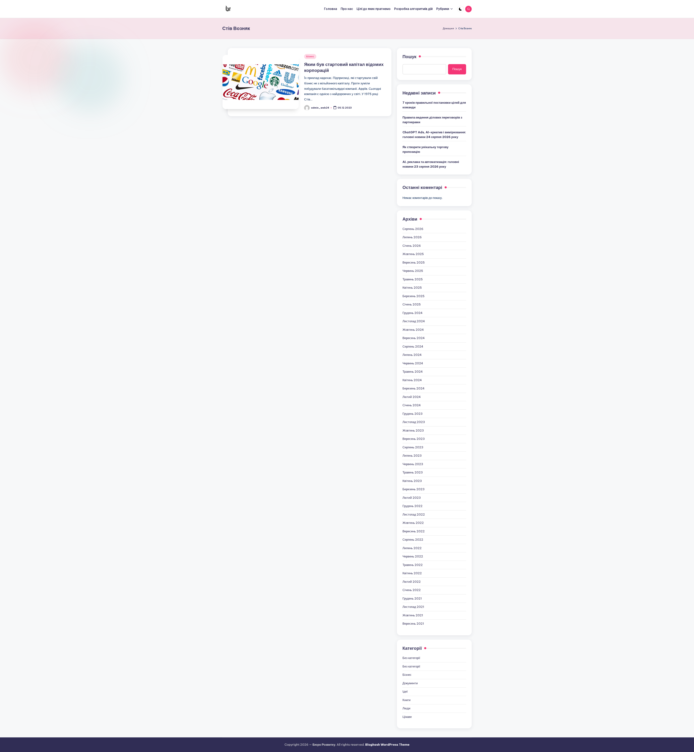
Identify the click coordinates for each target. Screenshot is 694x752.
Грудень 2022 (412, 506)
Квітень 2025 (412, 288)
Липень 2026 (412, 237)
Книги (406, 700)
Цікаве (407, 717)
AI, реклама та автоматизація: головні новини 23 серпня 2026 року (430, 164)
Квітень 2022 (412, 573)
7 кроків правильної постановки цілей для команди (434, 105)
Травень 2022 (412, 565)
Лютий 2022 (411, 582)
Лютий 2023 (411, 498)
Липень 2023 (412, 456)
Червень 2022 (412, 556)
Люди (406, 708)
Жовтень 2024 (413, 330)
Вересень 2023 (413, 439)
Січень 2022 (411, 590)
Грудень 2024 (412, 313)
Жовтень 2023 (413, 430)
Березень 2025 (413, 296)
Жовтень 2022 (413, 523)
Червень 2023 (412, 464)
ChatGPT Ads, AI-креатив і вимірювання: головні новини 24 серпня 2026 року (434, 134)
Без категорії (411, 658)
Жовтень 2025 (413, 254)
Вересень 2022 (413, 531)
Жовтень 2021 (412, 615)
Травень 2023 (412, 472)
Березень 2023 (413, 489)
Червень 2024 (412, 363)
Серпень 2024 (412, 346)
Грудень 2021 (412, 598)
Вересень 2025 (413, 262)
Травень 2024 (412, 372)
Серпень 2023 (412, 447)
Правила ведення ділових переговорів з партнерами (432, 119)
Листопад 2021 (413, 607)
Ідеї (405, 691)
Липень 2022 (412, 548)
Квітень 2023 (412, 481)
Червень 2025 (412, 271)
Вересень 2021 (413, 624)
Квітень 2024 (412, 380)
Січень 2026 (411, 246)
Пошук (409, 56)
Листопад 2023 (413, 422)
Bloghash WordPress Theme (387, 745)
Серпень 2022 (412, 540)
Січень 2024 (411, 405)
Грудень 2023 (412, 414)
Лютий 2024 (411, 397)
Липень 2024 (412, 355)
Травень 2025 (412, 279)
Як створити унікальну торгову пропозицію (425, 149)
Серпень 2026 (412, 229)
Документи (410, 683)
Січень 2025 (411, 304)
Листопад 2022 (413, 514)
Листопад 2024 (413, 321)
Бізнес (310, 56)
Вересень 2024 (413, 338)
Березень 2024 (413, 388)
